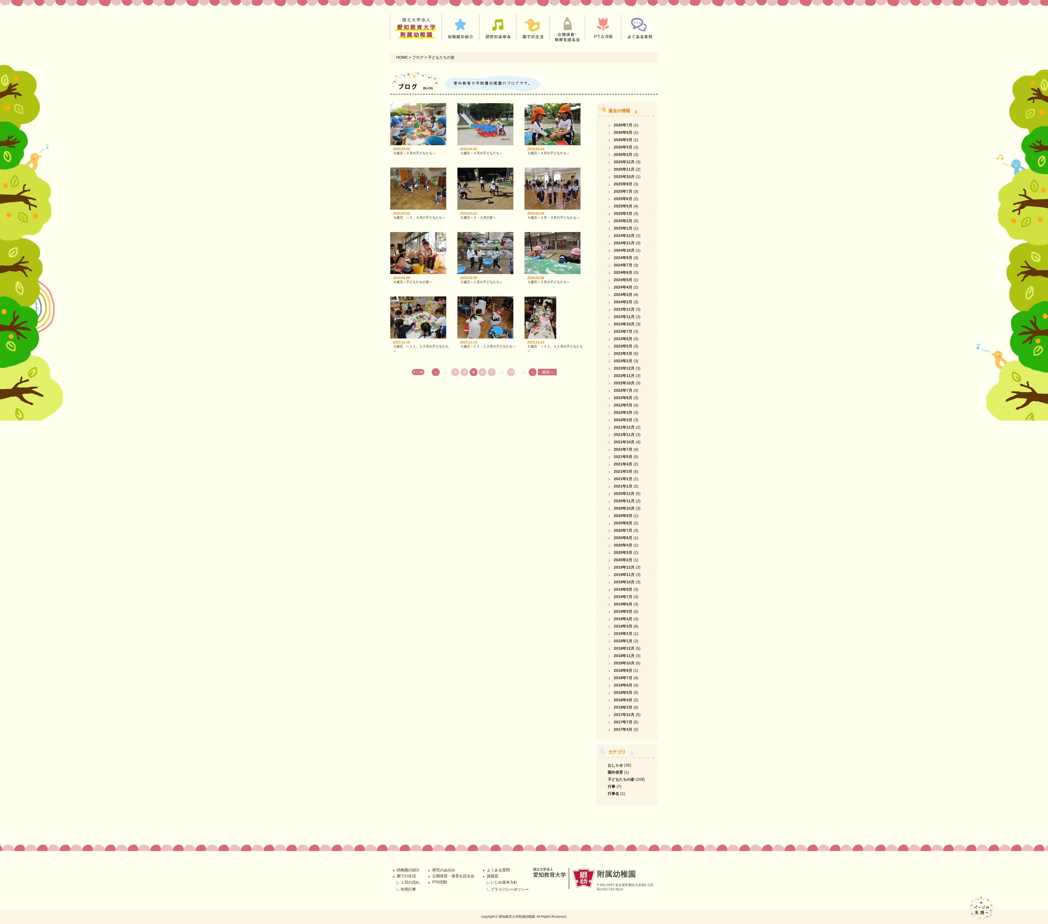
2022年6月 (623, 398)
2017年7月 (623, 722)
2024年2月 (623, 302)
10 (512, 372)
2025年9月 (623, 184)
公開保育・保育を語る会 (453, 876)
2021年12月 (624, 427)
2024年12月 (624, 235)
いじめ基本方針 (504, 882)
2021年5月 (623, 456)
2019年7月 (623, 597)
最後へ (547, 372)
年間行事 (408, 889)
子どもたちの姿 (621, 779)
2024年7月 (623, 265)
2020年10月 (624, 508)
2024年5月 (623, 280)
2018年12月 (624, 648)
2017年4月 (623, 729)
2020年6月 (623, 538)
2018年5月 (623, 692)
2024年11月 (624, 243)
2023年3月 (623, 353)
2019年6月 (623, 604)
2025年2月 (623, 221)
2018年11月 (624, 655)
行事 (611, 786)
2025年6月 (623, 199)
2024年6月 (623, 272)
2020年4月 (623, 545)
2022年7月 (623, 390)
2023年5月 (623, 346)
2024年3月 (623, 294)
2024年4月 (623, 287)
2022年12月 (624, 368)
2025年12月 (624, 162)
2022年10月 (624, 383)
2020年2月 (623, 560)
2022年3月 (623, 412)
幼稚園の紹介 (408, 870)
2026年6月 (623, 132)
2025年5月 (623, 206)
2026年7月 (623, 125)
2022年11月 (624, 375)
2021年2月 (623, 479)
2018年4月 (623, 700)
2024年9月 (623, 257)
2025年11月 (624, 169)
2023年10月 (624, 324)
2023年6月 (623, 339)
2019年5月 (623, 611)
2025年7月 (623, 191)
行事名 (613, 793)
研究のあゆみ (443, 870)
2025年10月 (624, 176)
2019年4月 (623, 619)
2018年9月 (623, 670)
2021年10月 (624, 442)
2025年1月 (623, 228)
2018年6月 (623, 685)
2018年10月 (624, 663)
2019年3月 (623, 626)
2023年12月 (624, 309)
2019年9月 (623, 589)
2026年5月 (623, 140)
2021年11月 (624, 434)
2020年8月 (623, 523)
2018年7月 (623, 678)
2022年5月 (623, 405)
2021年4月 (623, 464)
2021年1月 (623, 486)
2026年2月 (623, 154)
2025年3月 (623, 213)
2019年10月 (624, 582)
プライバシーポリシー (510, 889)
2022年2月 (623, 420)
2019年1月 (623, 641)
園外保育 (615, 772)
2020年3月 (623, 552)
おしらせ (615, 765)
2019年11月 (624, 574)
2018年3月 (623, 707)
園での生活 (406, 876)
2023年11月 (624, 316)
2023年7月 (623, 331)
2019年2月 (623, 633)
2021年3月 (623, 471)
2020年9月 (623, 515)
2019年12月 (624, 567)
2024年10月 (624, 250)
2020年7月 (623, 530)
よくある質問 (498, 870)
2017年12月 (624, 714)
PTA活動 (439, 882)
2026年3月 (623, 147)
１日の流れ (410, 882)
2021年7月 (623, 449)
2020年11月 (624, 501)
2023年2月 (623, 361)
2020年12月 (624, 493)
